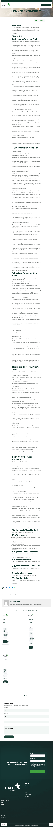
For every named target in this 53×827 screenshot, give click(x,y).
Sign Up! (37, 771)
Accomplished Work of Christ (11, 596)
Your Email (6, 713)
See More (5, 642)
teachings (29, 4)
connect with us (36, 4)
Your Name (6, 707)
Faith (5, 594)
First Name (32, 758)
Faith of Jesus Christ (20, 596)
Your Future (5, 637)
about (20, 4)
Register (48, 0)
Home (12, 13)
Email (31, 753)
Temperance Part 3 (31, 621)
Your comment (6, 724)
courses (23, 4)
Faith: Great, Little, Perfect (19, 13)
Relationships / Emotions (6, 635)
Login (45, 0)
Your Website (6, 719)
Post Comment (9, 736)
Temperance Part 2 (5, 661)
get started (45, 4)
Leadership (31, 636)
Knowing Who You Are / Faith (12, 594)
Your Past (31, 643)
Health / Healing (31, 630)
